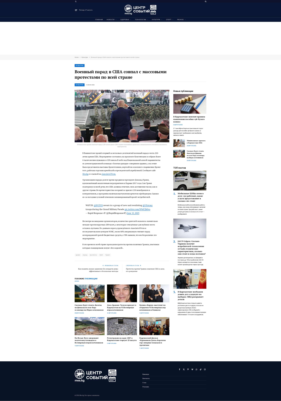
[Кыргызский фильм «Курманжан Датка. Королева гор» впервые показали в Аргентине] (154, 326)
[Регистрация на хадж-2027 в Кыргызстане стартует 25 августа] (122, 326)
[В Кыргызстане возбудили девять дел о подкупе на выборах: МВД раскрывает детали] (189, 279)
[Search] (205, 1)
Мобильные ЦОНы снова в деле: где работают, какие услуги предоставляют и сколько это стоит (191, 197)
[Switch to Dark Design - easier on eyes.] (76, 1)
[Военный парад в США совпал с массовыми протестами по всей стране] (122, 116)
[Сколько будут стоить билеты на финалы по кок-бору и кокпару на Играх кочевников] (90, 293)
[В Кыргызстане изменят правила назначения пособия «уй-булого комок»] (189, 104)
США (101, 255)
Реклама (145, 387)
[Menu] (76, 10)
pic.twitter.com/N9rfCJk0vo (137, 209)
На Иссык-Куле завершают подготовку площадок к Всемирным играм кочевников (89, 340)
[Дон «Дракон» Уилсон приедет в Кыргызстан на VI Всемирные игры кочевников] (122, 293)
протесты (93, 255)
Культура (156, 19)
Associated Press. (109, 174)
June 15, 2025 (133, 213)
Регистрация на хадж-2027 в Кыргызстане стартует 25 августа (122, 339)
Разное (180, 19)
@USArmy (147, 205)
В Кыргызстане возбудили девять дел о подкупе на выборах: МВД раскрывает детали (190, 296)
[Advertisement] (140, 38)
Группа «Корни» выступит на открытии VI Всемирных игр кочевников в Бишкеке (152, 307)
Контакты (146, 378)
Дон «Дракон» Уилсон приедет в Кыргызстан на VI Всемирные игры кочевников (121, 307)
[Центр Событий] (140, 10)
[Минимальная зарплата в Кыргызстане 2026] (179, 143)
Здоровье (124, 19)
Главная (99, 19)
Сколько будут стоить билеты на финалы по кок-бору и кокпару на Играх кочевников (89, 307)
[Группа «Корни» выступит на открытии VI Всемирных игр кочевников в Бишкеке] (154, 293)
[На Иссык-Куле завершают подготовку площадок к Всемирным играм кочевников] (90, 326)
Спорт (168, 19)
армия (78, 255)
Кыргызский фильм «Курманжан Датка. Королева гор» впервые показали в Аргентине (152, 341)
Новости (111, 19)
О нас (144, 382)
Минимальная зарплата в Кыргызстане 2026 (196, 142)
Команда (145, 374)
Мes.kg (85, 174)
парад (85, 255)
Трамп (107, 255)
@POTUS (98, 205)
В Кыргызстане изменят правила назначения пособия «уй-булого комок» (189, 119)
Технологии (140, 19)
